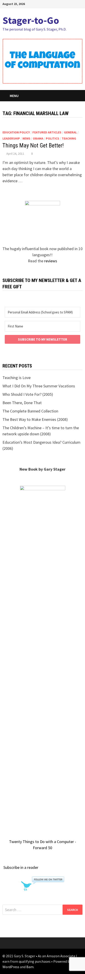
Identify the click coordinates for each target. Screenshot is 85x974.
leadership (11, 138)
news (26, 138)
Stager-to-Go (30, 20)
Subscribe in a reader (20, 867)
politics (52, 138)
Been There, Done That (22, 402)
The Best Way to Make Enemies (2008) (35, 419)
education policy (16, 132)
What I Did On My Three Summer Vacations (38, 386)
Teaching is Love (16, 377)
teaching (69, 138)
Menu (14, 95)
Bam (30, 967)
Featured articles (46, 132)
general (70, 132)
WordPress (10, 967)
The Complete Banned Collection (30, 411)
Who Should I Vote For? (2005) (27, 394)
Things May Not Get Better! (33, 145)
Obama (38, 138)
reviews (50, 260)
